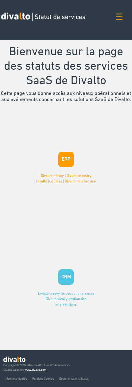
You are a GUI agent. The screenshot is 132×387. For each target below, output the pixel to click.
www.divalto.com (35, 370)
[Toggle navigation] (119, 19)
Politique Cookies (43, 378)
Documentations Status (74, 378)
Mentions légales (16, 378)
